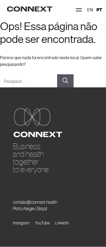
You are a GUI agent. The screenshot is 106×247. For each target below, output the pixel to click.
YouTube (42, 222)
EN (90, 9)
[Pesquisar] (65, 81)
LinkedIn (62, 222)
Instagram (21, 222)
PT (99, 10)
